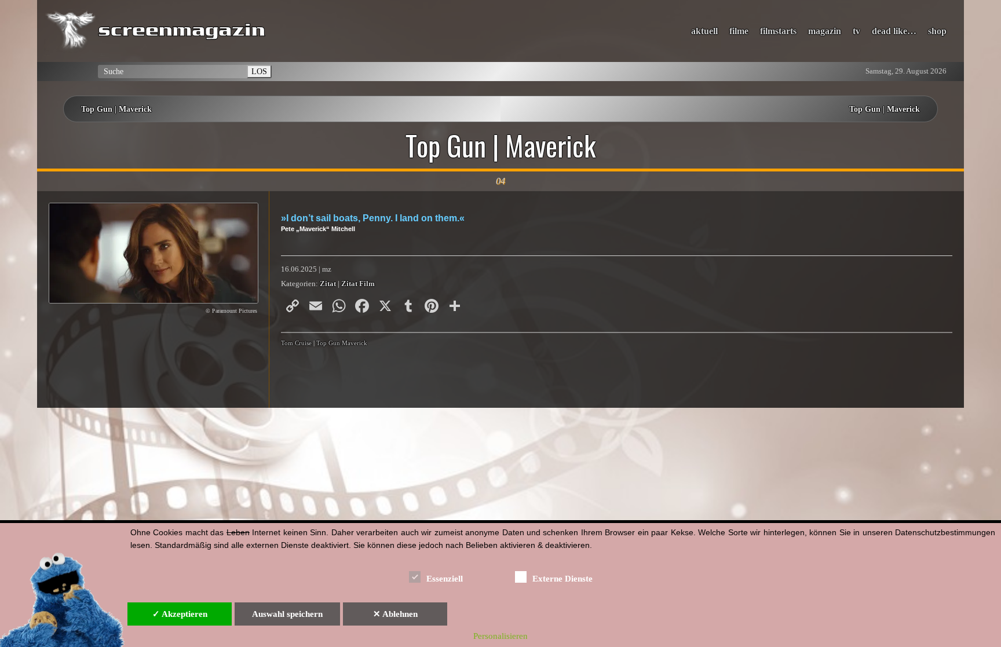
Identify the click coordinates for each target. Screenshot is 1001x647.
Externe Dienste (562, 578)
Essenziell (444, 578)
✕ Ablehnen (395, 614)
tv (856, 31)
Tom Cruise (296, 342)
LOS (259, 71)
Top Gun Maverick (341, 342)
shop (937, 31)
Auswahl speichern (287, 614)
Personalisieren (500, 636)
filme (738, 31)
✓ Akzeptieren (179, 614)
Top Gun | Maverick (116, 109)
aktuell (704, 31)
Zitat (328, 284)
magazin (824, 31)
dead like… (894, 31)
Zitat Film (358, 284)
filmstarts (778, 31)
